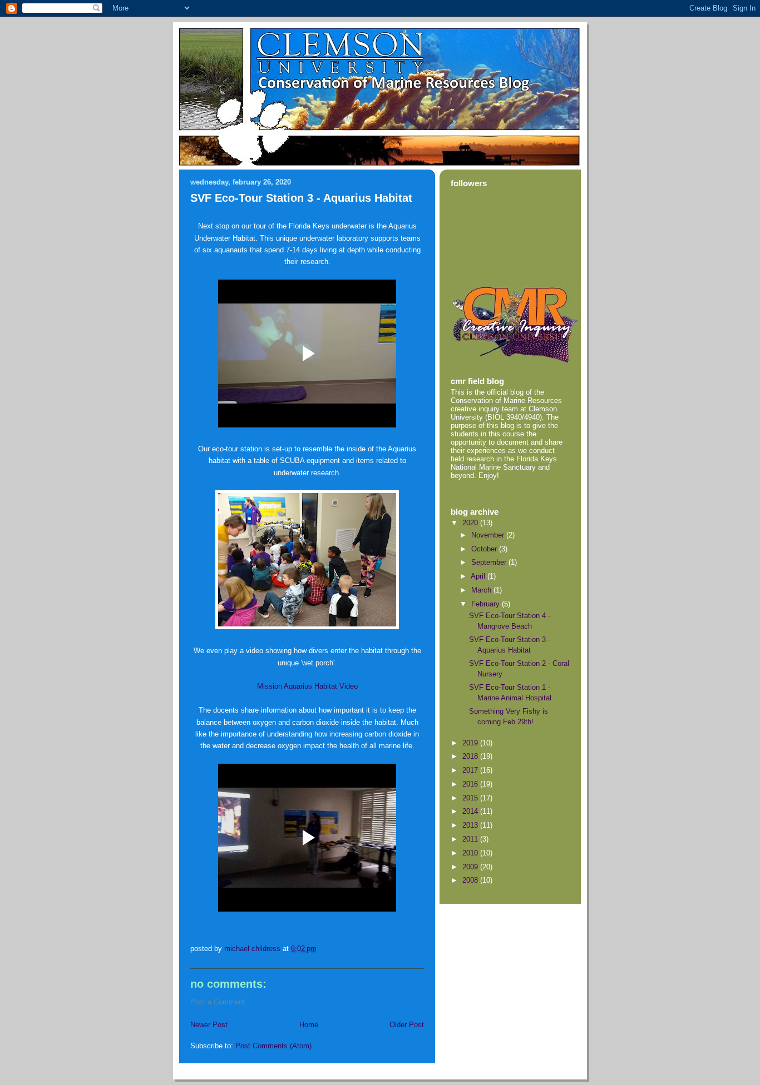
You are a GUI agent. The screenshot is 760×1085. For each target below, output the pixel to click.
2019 (471, 743)
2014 (471, 811)
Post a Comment (217, 1002)
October (485, 549)
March (482, 590)
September (490, 562)
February (486, 604)
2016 (471, 784)
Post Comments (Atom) (273, 1046)
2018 (471, 756)
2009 (471, 867)
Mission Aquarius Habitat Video (307, 686)
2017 (471, 770)
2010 (471, 853)
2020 (471, 523)
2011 (471, 839)
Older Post (406, 1025)
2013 (471, 825)
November (488, 535)
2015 (471, 798)
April (479, 576)
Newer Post (209, 1025)
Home (308, 1025)
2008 (471, 880)
